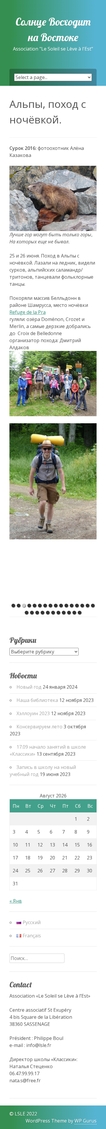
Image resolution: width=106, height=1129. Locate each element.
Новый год (29, 687)
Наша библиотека (37, 700)
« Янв (15, 901)
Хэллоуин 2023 (33, 713)
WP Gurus (85, 1121)
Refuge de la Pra (27, 312)
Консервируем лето (39, 726)
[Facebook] (4, 1113)
